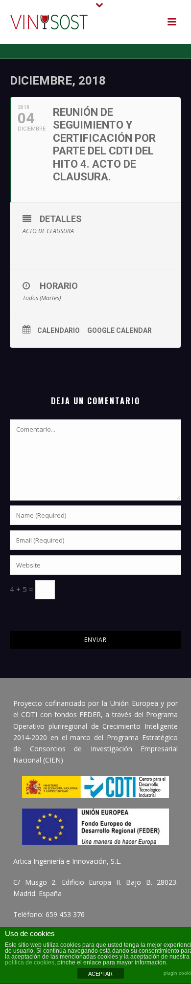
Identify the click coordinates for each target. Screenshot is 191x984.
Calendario (58, 330)
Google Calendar (119, 330)
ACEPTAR (100, 974)
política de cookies (29, 962)
